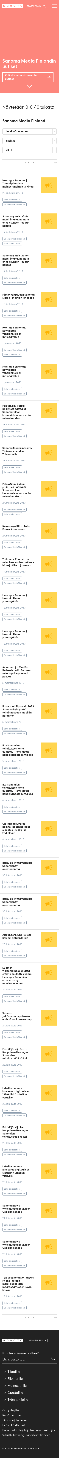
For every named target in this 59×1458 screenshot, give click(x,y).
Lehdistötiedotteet (17, 131)
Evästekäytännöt (13, 1425)
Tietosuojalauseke (14, 1420)
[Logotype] (12, 1340)
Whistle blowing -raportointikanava (26, 1435)
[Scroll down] (29, 88)
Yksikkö (11, 140)
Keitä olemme (11, 1415)
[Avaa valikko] (53, 6)
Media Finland (34, 6)
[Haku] (53, 1359)
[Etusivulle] (12, 6)
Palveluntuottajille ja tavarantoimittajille (29, 1430)
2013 (9, 150)
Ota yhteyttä (10, 1410)
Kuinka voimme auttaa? (20, 1353)
